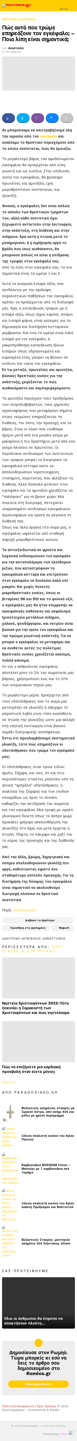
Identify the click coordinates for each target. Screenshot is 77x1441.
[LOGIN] (72, 6)
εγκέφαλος (32, 938)
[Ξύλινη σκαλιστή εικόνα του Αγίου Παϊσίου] (10, 1138)
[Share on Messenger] (52, 118)
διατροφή (12, 938)
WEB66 (63, 1434)
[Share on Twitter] (23, 118)
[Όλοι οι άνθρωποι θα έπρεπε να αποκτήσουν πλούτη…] (38, 1303)
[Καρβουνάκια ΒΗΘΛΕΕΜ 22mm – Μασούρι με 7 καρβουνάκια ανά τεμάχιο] (10, 1169)
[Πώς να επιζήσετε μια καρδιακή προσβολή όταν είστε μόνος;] (38, 1041)
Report (64, 927)
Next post (9, 1082)
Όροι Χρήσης (46, 1406)
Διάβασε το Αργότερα (39, 920)
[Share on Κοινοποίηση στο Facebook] (8, 118)
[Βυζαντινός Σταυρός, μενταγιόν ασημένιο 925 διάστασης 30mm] (10, 1242)
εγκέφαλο (48, 136)
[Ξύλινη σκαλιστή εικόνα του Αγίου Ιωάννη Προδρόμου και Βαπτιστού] (10, 1205)
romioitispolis (25, 910)
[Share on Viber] (37, 118)
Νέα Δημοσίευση (38, 1384)
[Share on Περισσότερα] (66, 118)
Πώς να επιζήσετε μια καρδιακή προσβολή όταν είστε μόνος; (31, 1069)
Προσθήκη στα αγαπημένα (27, 927)
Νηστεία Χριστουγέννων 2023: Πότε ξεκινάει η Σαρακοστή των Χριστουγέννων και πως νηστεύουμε (36, 1008)
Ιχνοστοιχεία (55, 938)
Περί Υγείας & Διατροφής (33, 949)
